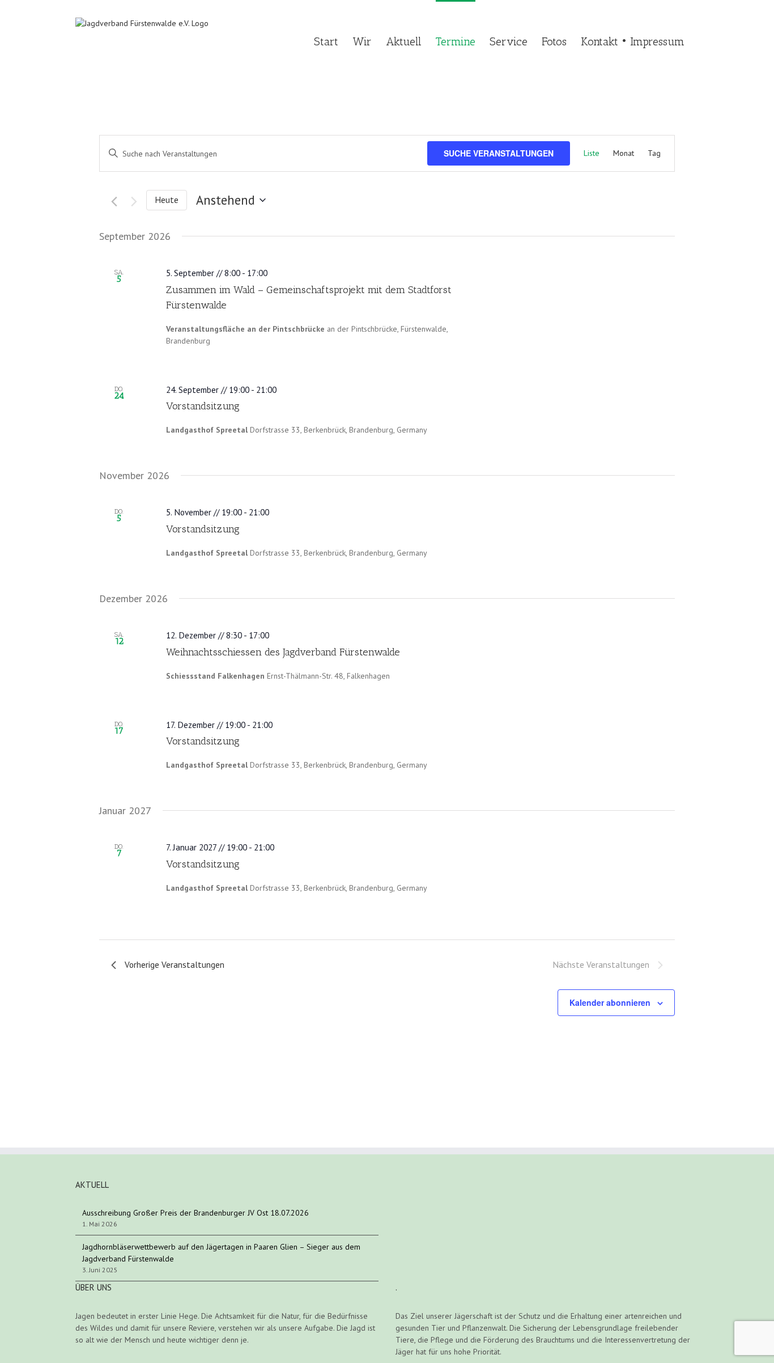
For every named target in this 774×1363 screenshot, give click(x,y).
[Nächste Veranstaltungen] (129, 201)
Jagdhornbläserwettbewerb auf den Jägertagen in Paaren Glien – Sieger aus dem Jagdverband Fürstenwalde (221, 1253)
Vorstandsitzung (203, 406)
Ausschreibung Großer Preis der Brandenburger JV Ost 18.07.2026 (195, 1213)
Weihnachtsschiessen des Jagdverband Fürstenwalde (283, 652)
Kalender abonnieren (609, 1002)
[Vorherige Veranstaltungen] (108, 201)
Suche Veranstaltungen (499, 153)
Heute (166, 199)
